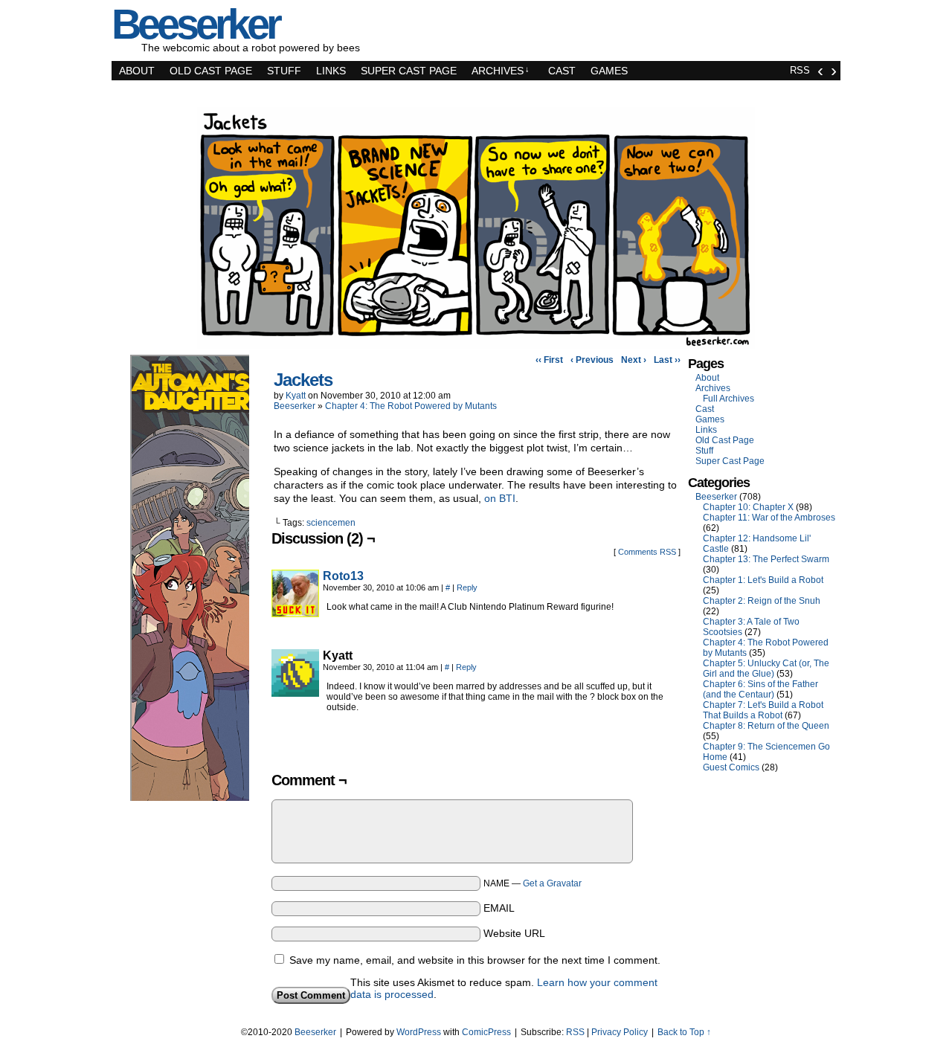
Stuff (284, 71)
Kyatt (296, 395)
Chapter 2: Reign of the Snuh (761, 601)
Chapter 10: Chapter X (748, 507)
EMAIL (499, 908)
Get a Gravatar (552, 883)
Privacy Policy (619, 1032)
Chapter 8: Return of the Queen (766, 726)
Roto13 (343, 576)
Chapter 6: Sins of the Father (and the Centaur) (760, 689)
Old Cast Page (211, 71)
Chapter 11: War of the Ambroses (769, 517)
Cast (562, 71)
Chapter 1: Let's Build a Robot (763, 580)
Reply (467, 587)
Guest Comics (731, 767)
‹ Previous (592, 360)
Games (609, 71)
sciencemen (331, 523)
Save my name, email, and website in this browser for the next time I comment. (474, 960)
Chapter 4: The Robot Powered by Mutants (411, 406)
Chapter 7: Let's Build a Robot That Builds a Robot (763, 710)
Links (331, 71)
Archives (501, 71)
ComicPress (486, 1032)
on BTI (499, 498)
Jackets (303, 380)
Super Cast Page (409, 71)
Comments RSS (647, 551)
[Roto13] (295, 613)
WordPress (418, 1032)
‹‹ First (549, 360)
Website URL (514, 933)
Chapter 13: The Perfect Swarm (766, 559)
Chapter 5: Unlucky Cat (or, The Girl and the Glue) (766, 668)
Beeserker (294, 406)
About (137, 71)
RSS (800, 70)
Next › (633, 360)
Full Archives (728, 398)
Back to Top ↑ (684, 1032)
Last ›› (667, 360)
